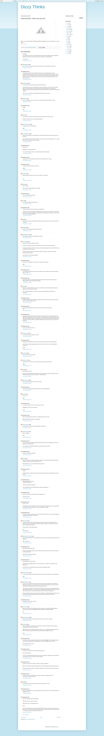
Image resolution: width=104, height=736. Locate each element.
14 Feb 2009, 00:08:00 (27, 390)
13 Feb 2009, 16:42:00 (27, 169)
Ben (23, 200)
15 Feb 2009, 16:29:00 (27, 602)
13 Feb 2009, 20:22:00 (27, 310)
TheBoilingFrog (25, 64)
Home (41, 717)
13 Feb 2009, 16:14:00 (27, 141)
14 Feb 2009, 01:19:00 (27, 411)
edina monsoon (25, 380)
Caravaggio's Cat (25, 234)
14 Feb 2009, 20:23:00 (27, 555)
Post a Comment (26, 714)
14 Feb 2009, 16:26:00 (27, 532)
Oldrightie (24, 227)
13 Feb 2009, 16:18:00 (27, 153)
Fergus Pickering (25, 617)
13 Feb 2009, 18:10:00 (27, 223)
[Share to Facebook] (43, 47)
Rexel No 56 (24, 606)
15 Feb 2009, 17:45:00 (27, 620)
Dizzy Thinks (33, 6)
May (67, 41)
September (68, 34)
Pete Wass (24, 624)
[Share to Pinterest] (44, 47)
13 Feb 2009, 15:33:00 (27, 60)
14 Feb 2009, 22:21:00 (27, 568)
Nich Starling (24, 241)
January (68, 47)
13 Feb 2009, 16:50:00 (27, 180)
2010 (68, 26)
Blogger (57, 726)
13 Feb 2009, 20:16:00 (27, 302)
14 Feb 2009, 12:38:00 (27, 508)
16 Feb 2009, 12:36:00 (27, 678)
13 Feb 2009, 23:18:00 (27, 376)
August (67, 36)
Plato (23, 115)
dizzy (23, 286)
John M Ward (25, 83)
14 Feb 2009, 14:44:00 (27, 517)
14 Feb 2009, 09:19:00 (27, 454)
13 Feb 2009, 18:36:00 (27, 274)
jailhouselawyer (25, 582)
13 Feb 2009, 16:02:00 (27, 120)
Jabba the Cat (25, 360)
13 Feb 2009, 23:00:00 (27, 356)
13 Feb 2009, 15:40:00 (27, 101)
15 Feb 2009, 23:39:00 (27, 634)
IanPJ (23, 369)
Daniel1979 (24, 353)
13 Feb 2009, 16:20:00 (27, 160)
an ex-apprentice (25, 133)
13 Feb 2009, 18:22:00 (27, 256)
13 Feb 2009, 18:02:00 (27, 215)
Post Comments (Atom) (30, 719)
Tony (23, 54)
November (68, 31)
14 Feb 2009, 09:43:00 (27, 465)
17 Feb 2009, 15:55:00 (27, 693)
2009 (68, 28)
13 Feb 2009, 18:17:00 (27, 230)
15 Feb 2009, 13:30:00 (27, 595)
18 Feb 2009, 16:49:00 (27, 712)
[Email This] (39, 47)
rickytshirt (24, 98)
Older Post (59, 717)
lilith (23, 219)
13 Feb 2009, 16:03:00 (27, 130)
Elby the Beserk (25, 424)
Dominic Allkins (25, 431)
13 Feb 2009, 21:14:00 (27, 329)
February (68, 46)
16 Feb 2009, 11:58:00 (27, 669)
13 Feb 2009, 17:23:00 (27, 196)
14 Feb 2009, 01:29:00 (27, 420)
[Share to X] (41, 47)
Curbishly (24, 173)
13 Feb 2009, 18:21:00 (27, 237)
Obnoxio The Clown (26, 124)
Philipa (23, 184)
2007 (68, 51)
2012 (68, 23)
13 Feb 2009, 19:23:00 (27, 294)
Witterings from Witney (26, 536)
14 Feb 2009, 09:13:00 (27, 447)
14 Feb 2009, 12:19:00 (27, 498)
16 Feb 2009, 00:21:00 (27, 645)
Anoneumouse (25, 333)
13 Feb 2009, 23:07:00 (27, 365)
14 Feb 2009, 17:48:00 (27, 542)
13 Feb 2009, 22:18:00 (27, 336)
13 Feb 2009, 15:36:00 (27, 79)
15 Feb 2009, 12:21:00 (27, 578)
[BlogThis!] (40, 47)
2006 (68, 53)
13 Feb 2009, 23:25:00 (27, 383)
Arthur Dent (24, 520)
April (67, 42)
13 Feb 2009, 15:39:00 (27, 94)
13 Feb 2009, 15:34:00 (27, 67)
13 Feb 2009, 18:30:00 (27, 266)
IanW (23, 681)
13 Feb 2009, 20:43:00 (27, 322)
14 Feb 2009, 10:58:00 (27, 488)
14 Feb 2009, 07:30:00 (27, 437)
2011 (68, 24)
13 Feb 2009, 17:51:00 (27, 203)
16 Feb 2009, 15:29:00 (27, 685)
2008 (68, 49)
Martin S (24, 394)
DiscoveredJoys (25, 572)
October (68, 32)
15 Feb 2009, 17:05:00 (27, 613)
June (67, 39)
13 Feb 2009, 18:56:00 (27, 282)
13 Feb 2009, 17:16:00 (27, 189)
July (67, 37)
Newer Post (23, 717)
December (68, 29)
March (67, 44)
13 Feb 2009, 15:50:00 (27, 111)
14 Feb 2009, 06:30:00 (27, 427)
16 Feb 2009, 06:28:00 (27, 658)
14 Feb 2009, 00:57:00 (27, 399)
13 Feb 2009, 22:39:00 (27, 349)
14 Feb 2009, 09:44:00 (27, 475)
